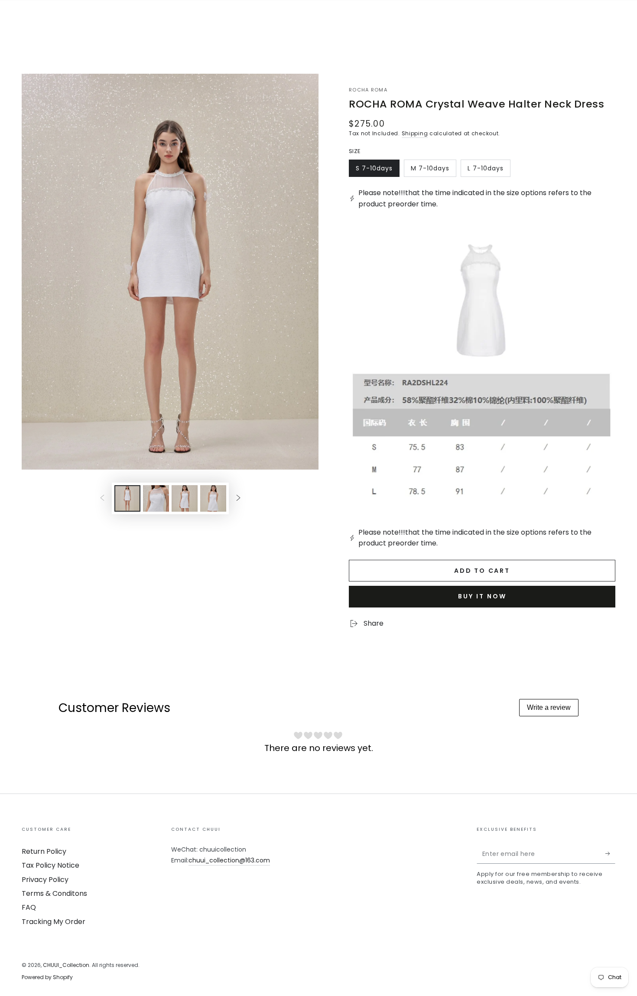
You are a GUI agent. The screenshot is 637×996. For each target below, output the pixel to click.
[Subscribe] (610, 853)
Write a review (549, 707)
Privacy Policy (45, 880)
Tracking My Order (53, 922)
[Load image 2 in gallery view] (156, 498)
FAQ (29, 907)
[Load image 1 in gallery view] (127, 498)
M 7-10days (430, 170)
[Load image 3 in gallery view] (185, 498)
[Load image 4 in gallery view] (213, 498)
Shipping (415, 133)
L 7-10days (487, 170)
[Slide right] (238, 498)
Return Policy (44, 851)
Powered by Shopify (47, 977)
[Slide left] (102, 498)
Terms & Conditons (54, 893)
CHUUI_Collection (66, 965)
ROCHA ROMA (368, 90)
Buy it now (482, 596)
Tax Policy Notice (50, 865)
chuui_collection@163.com (229, 860)
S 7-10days (375, 170)
